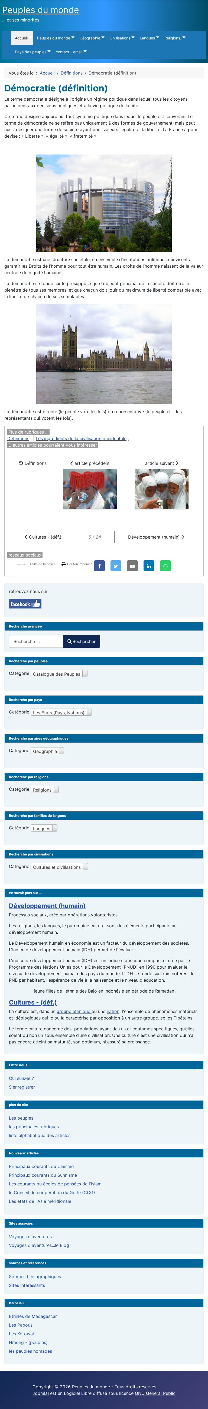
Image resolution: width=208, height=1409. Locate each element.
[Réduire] (19, 563)
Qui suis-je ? (21, 1078)
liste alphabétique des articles (39, 1135)
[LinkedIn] (149, 565)
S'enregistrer (22, 1087)
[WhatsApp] (165, 565)
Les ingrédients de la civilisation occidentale (81, 438)
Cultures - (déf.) (44, 537)
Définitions (18, 438)
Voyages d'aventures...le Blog (39, 1245)
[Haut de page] (198, 1399)
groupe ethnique (74, 1011)
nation (113, 1011)
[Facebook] (99, 565)
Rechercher (84, 641)
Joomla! (40, 1393)
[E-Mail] (132, 565)
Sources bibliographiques (35, 1276)
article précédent (91, 463)
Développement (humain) (154, 537)
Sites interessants (27, 1285)
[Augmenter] (24, 563)
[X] (115, 565)
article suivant (160, 463)
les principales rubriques (34, 1126)
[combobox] (36, 641)
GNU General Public (155, 1393)
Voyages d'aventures (30, 1236)
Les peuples (21, 1118)
